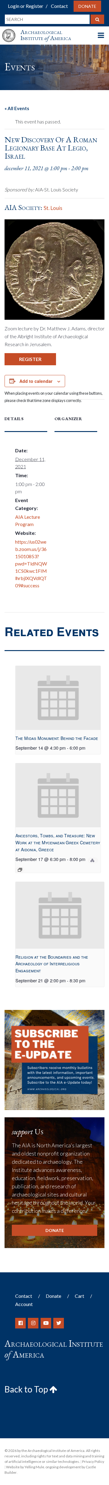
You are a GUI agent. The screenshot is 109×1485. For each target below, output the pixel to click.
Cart (79, 1296)
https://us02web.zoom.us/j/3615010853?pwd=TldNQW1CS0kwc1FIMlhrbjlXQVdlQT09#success (31, 563)
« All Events (17, 108)
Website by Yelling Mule (25, 1467)
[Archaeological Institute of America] (11, 30)
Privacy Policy (93, 1461)
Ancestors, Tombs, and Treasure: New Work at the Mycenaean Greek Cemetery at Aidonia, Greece (57, 842)
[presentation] (58, 698)
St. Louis (53, 208)
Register (30, 359)
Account (24, 1304)
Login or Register (25, 6)
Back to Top (27, 1389)
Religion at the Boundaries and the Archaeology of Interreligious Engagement (51, 964)
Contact (59, 6)
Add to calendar (35, 381)
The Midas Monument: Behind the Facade (56, 738)
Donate (87, 6)
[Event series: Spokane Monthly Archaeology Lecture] (20, 870)
